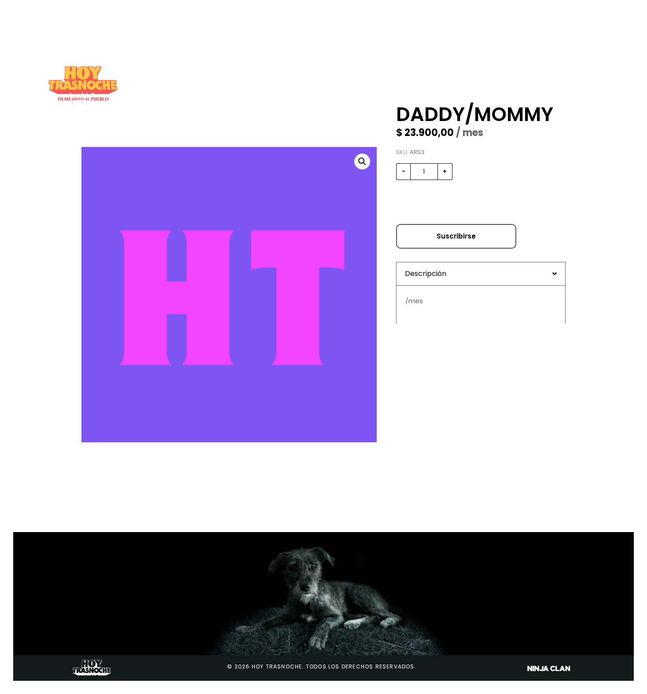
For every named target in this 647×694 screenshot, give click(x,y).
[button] (362, 161)
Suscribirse (456, 236)
